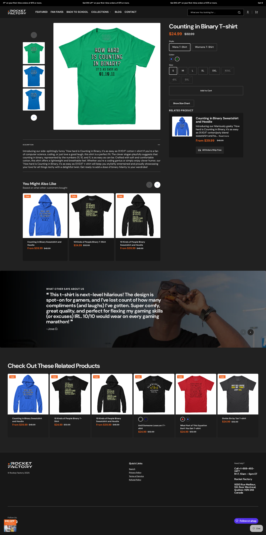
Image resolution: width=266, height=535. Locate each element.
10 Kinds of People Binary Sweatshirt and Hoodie (132, 243)
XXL (214, 70)
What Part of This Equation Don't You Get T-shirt (193, 427)
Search (132, 469)
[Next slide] (34, 118)
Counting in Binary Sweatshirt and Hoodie (44, 243)
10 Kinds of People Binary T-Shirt (90, 242)
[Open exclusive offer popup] (10, 525)
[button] (247, 12)
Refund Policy (135, 480)
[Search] (240, 12)
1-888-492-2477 (244, 470)
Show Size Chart (181, 103)
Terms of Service (136, 476)
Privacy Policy (135, 472)
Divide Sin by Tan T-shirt (234, 418)
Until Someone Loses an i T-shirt (151, 427)
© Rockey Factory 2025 (19, 473)
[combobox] (215, 12)
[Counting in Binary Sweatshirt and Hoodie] (206, 135)
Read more (224, 136)
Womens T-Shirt (204, 47)
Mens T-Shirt (179, 47)
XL (202, 70)
